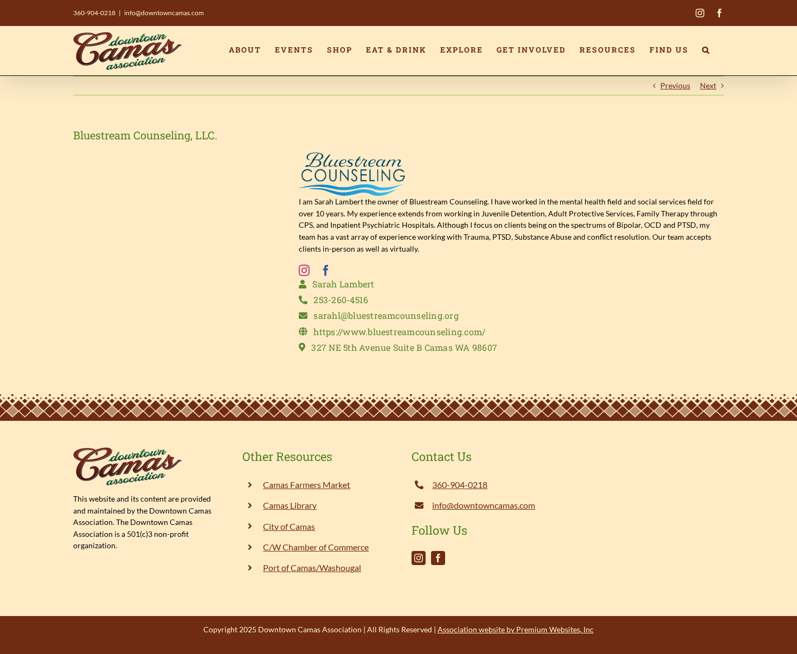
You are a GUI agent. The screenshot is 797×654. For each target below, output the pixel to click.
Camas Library (290, 505)
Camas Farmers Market (306, 484)
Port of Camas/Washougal (312, 567)
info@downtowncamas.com (164, 13)
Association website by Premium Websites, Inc (516, 629)
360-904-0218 (94, 13)
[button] (706, 50)
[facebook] (325, 270)
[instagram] (304, 270)
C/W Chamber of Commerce (316, 547)
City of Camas (289, 526)
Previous (675, 85)
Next (708, 85)
